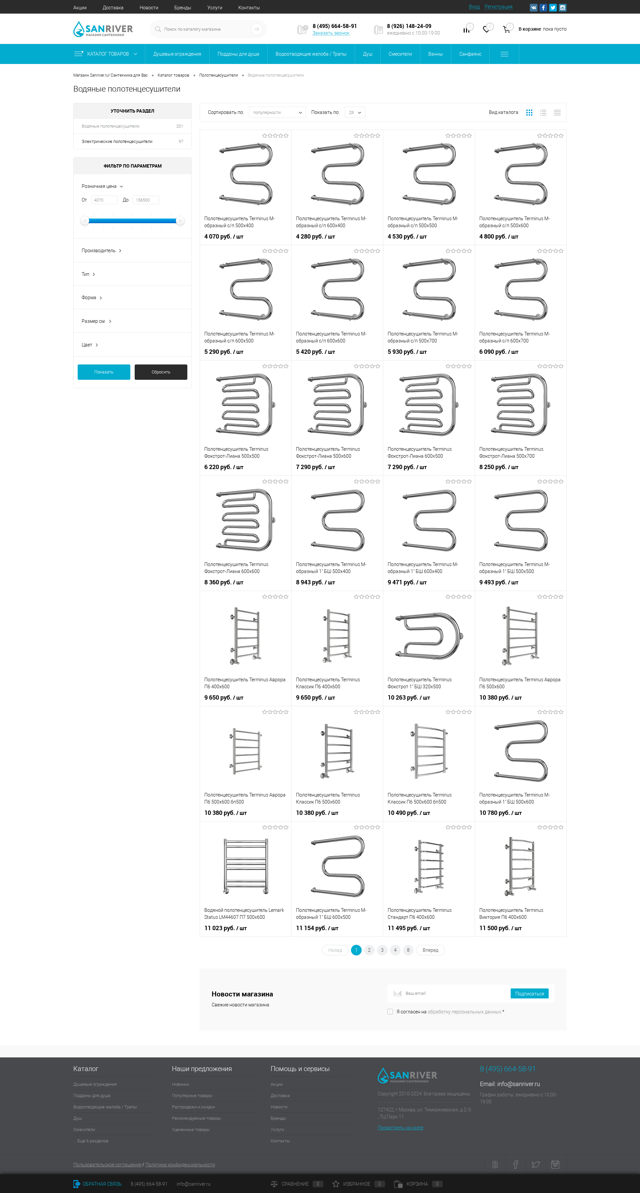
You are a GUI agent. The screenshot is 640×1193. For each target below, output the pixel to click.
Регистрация (499, 6)
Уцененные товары (191, 1129)
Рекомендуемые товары (196, 1118)
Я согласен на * (450, 1011)
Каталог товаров (108, 54)
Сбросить (161, 371)
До (126, 200)
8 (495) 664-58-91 (149, 1184)
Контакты (249, 7)
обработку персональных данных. (465, 1011)
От (84, 200)
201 (179, 126)
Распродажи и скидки (193, 1106)
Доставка (113, 7)
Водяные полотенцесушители (110, 126)
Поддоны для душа (91, 1095)
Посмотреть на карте (400, 1127)
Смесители (84, 1129)
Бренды (182, 7)
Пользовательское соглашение (107, 1164)
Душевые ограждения (95, 1084)
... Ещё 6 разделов (90, 1140)
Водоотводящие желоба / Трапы (105, 1106)
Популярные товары (192, 1095)
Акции (80, 7)
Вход (474, 6)
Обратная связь (102, 1184)
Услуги (214, 7)
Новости (149, 7)
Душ (77, 1118)
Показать (103, 371)
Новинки (180, 1084)
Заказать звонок (331, 33)
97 (181, 141)
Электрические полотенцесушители (117, 141)
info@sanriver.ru (518, 1083)
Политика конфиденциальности (180, 1164)
